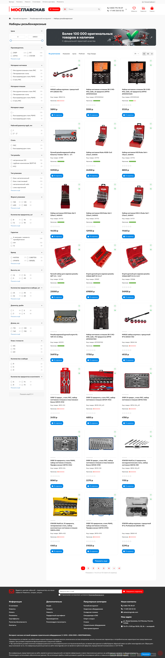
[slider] (11, 41)
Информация (15, 602)
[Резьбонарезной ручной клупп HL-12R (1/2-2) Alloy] (65, 318)
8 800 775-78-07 (116, 8)
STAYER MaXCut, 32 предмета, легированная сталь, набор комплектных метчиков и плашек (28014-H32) (63, 526)
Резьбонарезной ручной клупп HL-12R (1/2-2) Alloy (64, 336)
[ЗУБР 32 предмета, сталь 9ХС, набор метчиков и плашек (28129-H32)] (101, 381)
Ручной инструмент (20, 18)
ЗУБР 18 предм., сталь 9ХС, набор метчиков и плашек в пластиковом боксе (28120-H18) (100, 462)
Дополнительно (54, 602)
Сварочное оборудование (93, 609)
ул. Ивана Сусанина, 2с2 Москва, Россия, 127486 (138, 622)
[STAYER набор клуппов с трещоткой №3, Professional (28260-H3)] (137, 507)
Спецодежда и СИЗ (91, 615)
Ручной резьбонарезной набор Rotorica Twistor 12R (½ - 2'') (62, 153)
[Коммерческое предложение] (67, 115)
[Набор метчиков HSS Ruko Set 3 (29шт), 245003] (65, 196)
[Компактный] (152, 54)
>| (119, 568)
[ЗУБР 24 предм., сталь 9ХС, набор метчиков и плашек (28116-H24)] (137, 381)
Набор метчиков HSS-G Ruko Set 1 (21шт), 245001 (135, 214)
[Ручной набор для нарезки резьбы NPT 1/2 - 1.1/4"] (65, 257)
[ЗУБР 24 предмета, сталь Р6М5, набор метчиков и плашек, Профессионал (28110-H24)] (65, 444)
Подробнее (133, 655)
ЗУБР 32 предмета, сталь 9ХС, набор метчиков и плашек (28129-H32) (100, 399)
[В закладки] (79, 61)
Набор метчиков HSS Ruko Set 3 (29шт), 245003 (63, 214)
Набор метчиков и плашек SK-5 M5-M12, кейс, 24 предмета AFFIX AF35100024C (100, 91)
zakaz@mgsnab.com (130, 612)
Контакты (19, 2)
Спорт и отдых (89, 619)
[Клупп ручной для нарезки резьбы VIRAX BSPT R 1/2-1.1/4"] (137, 257)
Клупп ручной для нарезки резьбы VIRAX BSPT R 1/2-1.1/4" (136, 275)
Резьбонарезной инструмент (40, 18)
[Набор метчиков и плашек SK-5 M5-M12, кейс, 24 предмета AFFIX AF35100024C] (101, 72)
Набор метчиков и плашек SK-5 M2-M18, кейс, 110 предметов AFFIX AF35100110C (100, 337)
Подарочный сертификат (55, 615)
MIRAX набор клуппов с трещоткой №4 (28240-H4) (64, 90)
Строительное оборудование (94, 625)
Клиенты (12, 609)
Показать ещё (15, 59)
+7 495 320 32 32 (117, 11)
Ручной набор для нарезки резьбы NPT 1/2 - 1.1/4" (64, 275)
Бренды (11, 2)
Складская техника (91, 612)
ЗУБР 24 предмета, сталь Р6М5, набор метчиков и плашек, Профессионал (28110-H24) (62, 462)
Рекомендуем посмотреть (56, 622)
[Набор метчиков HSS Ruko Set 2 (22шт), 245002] (101, 196)
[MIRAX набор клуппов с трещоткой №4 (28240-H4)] (65, 72)
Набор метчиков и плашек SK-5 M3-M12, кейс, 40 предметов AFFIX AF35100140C (136, 91)
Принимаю (145, 654)
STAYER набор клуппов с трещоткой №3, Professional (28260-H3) (136, 524)
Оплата (11, 612)
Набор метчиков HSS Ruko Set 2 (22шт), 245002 (98, 214)
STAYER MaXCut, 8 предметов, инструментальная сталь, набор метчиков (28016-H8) (135, 462)
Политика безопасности (18, 622)
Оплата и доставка (49, 2)
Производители (52, 619)
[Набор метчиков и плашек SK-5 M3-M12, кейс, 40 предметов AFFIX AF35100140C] (137, 72)
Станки (86, 622)
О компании (36, 2)
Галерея (49, 609)
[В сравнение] (79, 65)
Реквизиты (60, 2)
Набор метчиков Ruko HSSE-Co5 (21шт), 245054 (99, 153)
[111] (101, 37)
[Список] (148, 54)
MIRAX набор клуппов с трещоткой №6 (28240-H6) (136, 336)
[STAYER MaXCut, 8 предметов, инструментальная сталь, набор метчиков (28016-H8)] (137, 444)
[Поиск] (99, 9)
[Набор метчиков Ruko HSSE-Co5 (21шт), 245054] (101, 135)
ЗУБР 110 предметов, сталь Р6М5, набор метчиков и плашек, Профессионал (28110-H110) (99, 525)
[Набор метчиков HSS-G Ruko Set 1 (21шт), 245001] (137, 196)
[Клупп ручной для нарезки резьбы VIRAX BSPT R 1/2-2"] (101, 257)
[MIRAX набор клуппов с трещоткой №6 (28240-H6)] (137, 318)
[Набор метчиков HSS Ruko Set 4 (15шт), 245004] (137, 135)
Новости (27, 2)
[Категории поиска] (65, 9)
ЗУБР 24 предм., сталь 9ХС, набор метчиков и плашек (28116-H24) (135, 399)
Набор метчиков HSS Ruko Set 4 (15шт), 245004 (134, 153)
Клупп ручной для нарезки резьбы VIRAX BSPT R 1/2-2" (100, 275)
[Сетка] (144, 54)
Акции (48, 606)
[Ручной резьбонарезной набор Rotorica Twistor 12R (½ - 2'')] (65, 135)
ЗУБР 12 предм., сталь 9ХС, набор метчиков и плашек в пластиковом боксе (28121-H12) (64, 400)
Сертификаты (14, 619)
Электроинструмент (91, 628)
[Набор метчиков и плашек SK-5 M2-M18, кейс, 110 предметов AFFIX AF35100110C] (101, 318)
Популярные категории (95, 602)
